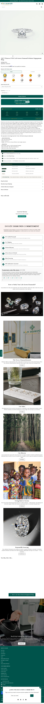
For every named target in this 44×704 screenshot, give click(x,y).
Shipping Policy (3, 673)
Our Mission (22, 459)
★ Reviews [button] (1, 353)
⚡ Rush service (38, 118)
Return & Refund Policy (5, 676)
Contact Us (3, 655)
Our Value (22, 411)
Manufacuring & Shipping (6, 184)
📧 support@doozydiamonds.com (7, 682)
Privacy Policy (3, 671)
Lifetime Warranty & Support (7, 186)
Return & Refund (4, 189)
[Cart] (39, 4)
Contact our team (14, 118)
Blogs (2, 661)
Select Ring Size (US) (5, 84)
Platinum (33, 71)
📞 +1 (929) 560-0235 (5, 681)
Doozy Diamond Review (5, 663)
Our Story (22, 365)
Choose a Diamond (22, 96)
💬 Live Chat (3, 684)
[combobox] (22, 7)
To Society (22, 506)
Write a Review (22, 216)
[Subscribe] (31, 695)
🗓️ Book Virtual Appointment (6, 686)
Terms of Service (4, 674)
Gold (11, 71)
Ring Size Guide (4, 181)
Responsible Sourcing (5, 658)
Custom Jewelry (4, 668)
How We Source (22, 553)
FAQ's (2, 656)
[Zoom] (42, 53)
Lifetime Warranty (4, 669)
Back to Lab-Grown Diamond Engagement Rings (23, 594)
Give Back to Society (4, 660)
